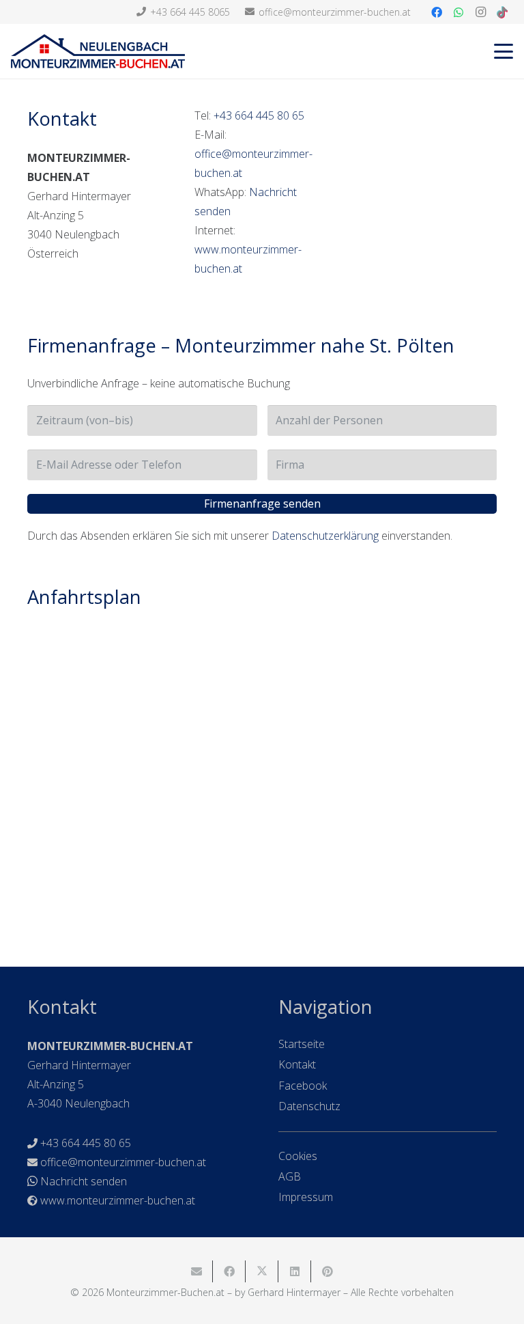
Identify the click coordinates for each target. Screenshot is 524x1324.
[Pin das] (327, 1271)
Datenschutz (309, 1106)
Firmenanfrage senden (262, 503)
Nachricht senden (83, 1181)
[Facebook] (437, 12)
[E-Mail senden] (196, 1271)
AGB (289, 1176)
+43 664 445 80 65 (259, 115)
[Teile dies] (229, 1271)
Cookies (297, 1155)
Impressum (305, 1196)
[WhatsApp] (458, 12)
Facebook (302, 1085)
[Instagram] (480, 12)
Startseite (301, 1043)
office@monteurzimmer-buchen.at (123, 1162)
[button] (503, 51)
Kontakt (297, 1064)
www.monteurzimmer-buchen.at (117, 1200)
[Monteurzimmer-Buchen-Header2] (98, 51)
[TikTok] (502, 12)
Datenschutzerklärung (325, 535)
